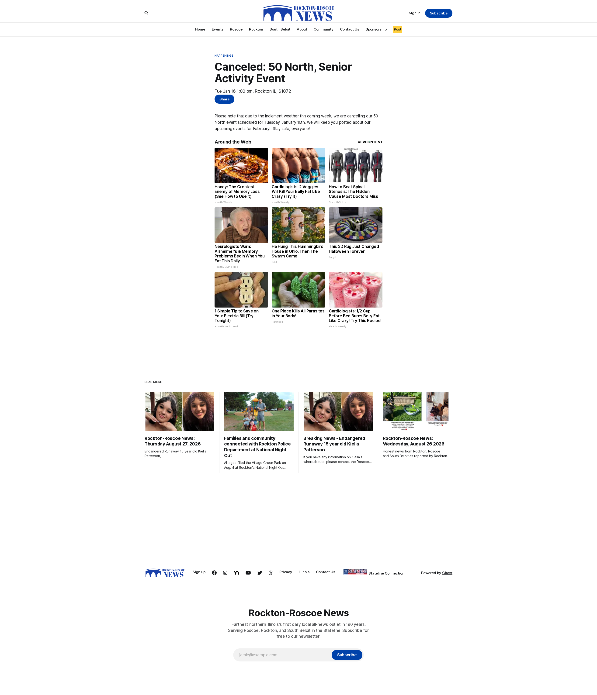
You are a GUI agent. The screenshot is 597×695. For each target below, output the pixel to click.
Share (224, 99)
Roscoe (236, 29)
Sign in (414, 13)
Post (397, 29)
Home (200, 29)
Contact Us (349, 29)
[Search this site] (146, 13)
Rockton (256, 29)
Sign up (199, 572)
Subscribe (439, 13)
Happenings (224, 55)
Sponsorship (376, 29)
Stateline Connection (386, 573)
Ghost (447, 573)
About (302, 29)
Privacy (285, 572)
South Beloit (280, 29)
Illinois (304, 572)
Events (217, 29)
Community (323, 29)
